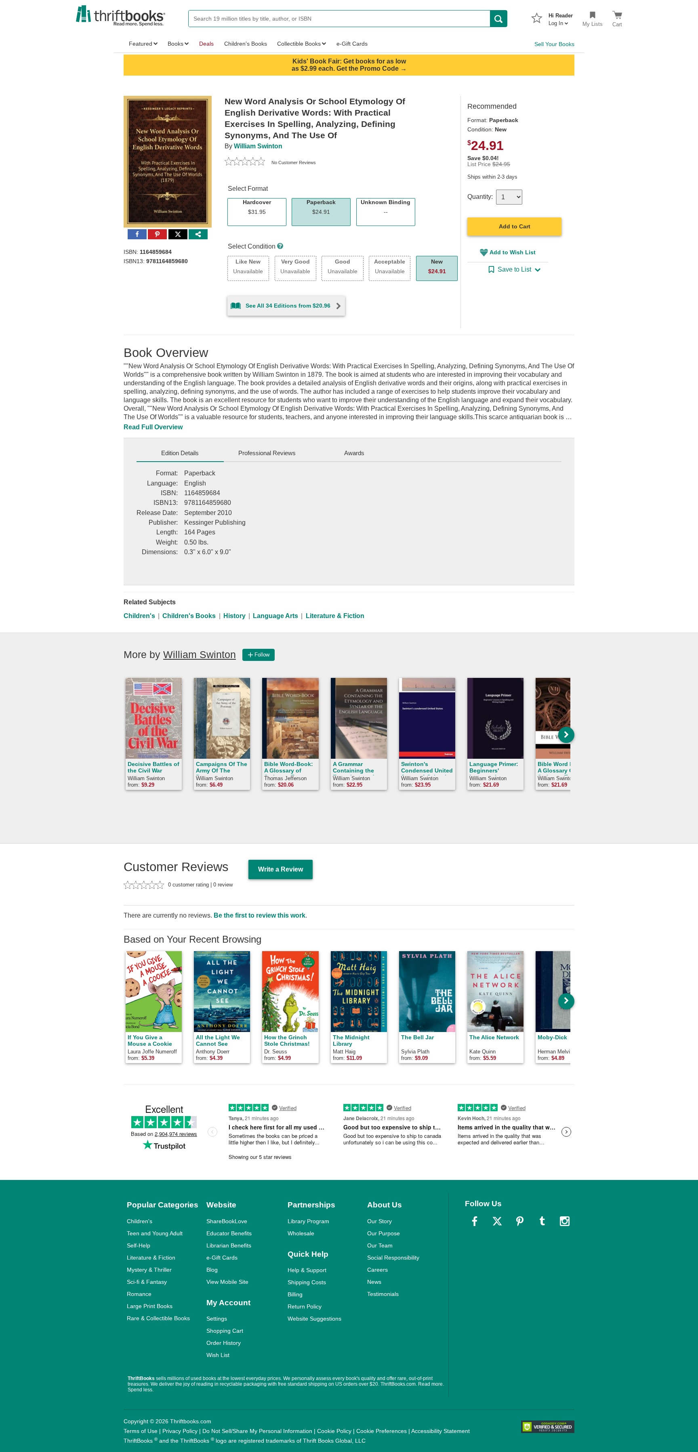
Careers (377, 1269)
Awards (354, 453)
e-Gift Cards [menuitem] (352, 43)
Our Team (380, 1245)
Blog (212, 1269)
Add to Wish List (513, 252)
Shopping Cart (224, 1330)
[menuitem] (561, 17)
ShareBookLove (226, 1221)
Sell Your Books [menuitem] (554, 44)
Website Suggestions (314, 1318)
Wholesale (301, 1233)
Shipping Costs (307, 1282)
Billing (295, 1294)
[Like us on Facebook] (474, 1221)
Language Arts (275, 615)
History (234, 615)
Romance (139, 1294)
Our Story (379, 1221)
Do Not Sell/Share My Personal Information (257, 1431)
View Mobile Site (227, 1282)
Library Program (308, 1221)
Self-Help (138, 1245)
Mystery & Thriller (149, 1269)
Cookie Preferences (381, 1431)
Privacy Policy (180, 1431)
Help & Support (307, 1270)
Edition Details (180, 453)
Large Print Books (149, 1306)
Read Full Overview (153, 427)
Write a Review (280, 869)
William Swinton (258, 146)
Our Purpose (383, 1233)
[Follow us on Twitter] (497, 1221)
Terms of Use (141, 1431)
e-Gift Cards (222, 1257)
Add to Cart (514, 226)
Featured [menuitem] (140, 43)
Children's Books (189, 615)
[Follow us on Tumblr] (542, 1221)
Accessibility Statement (440, 1431)
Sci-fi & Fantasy (147, 1282)
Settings (216, 1318)
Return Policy (305, 1306)
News (374, 1282)
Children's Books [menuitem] (245, 43)
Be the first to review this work (259, 915)
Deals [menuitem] (206, 43)
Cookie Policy (334, 1431)
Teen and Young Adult (155, 1233)
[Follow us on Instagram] (564, 1221)
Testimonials (383, 1294)
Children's (139, 615)
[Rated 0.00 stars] (245, 162)
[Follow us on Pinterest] (520, 1221)
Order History (223, 1343)
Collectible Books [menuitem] (299, 43)
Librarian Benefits (228, 1245)
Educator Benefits (229, 1233)
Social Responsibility (393, 1257)
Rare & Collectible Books (158, 1318)
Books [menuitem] (175, 43)
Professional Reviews (267, 453)
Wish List (217, 1355)
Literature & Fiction (335, 615)
